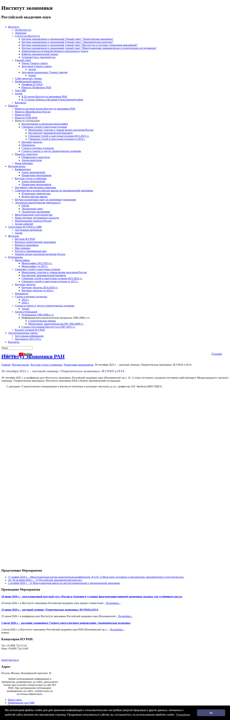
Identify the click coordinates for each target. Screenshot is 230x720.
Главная (5, 364)
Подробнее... (113, 603)
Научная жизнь (20, 364)
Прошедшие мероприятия (78, 364)
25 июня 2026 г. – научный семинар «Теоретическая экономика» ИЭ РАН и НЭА (49, 609)
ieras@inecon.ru (10, 660)
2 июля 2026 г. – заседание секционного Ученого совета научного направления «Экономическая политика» (66, 623)
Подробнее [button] (183, 714)
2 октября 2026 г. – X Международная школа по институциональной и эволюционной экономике (64, 583)
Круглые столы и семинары (46, 364)
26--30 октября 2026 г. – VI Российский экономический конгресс (45, 580)
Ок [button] (211, 712)
